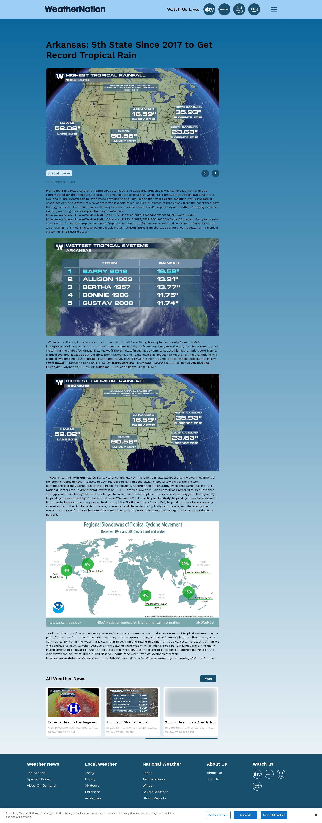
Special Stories (39, 779)
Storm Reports (154, 798)
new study (161, 486)
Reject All (245, 814)
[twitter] (205, 173)
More (208, 678)
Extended (92, 792)
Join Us (213, 779)
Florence (112, 477)
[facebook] (215, 173)
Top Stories (36, 773)
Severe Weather (155, 792)
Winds (147, 785)
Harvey (131, 477)
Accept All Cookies (274, 814)
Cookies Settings (218, 814)
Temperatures (154, 779)
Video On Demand (41, 785)
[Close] (316, 815)
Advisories (93, 798)
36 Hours (92, 785)
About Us (214, 773)
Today (89, 773)
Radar (147, 773)
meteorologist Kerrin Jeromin (194, 658)
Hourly (90, 779)
